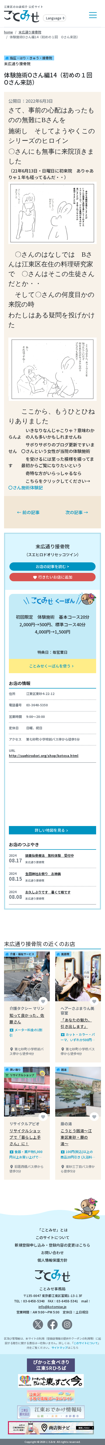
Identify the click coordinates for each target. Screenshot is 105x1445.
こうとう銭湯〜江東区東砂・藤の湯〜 (76, 1137)
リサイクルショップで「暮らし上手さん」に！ (25, 1137)
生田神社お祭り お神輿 (43, 873)
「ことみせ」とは (52, 1230)
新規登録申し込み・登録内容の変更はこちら (52, 1245)
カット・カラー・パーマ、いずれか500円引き (78, 1037)
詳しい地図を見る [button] (52, 830)
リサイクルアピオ (24, 1123)
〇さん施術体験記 (25, 487)
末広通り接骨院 (30, 32)
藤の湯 (66, 1123)
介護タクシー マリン (26, 1008)
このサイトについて (52, 1237)
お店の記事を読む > (52, 566)
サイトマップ (59, 1348)
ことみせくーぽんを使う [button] (52, 666)
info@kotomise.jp (52, 1306)
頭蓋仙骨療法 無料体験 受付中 (49, 855)
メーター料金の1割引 (25, 1032)
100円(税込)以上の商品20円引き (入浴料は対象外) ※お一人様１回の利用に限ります (78, 1154)
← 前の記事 (28, 512)
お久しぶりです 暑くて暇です (48, 892)
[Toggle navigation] (93, 15)
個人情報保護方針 (52, 1260)
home (8, 32)
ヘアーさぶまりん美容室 (77, 1011)
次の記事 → (76, 512)
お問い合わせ (52, 1252)
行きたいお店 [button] (52, 577)
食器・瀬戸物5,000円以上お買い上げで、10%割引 (26, 1154)
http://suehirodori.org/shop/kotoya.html (43, 755)
